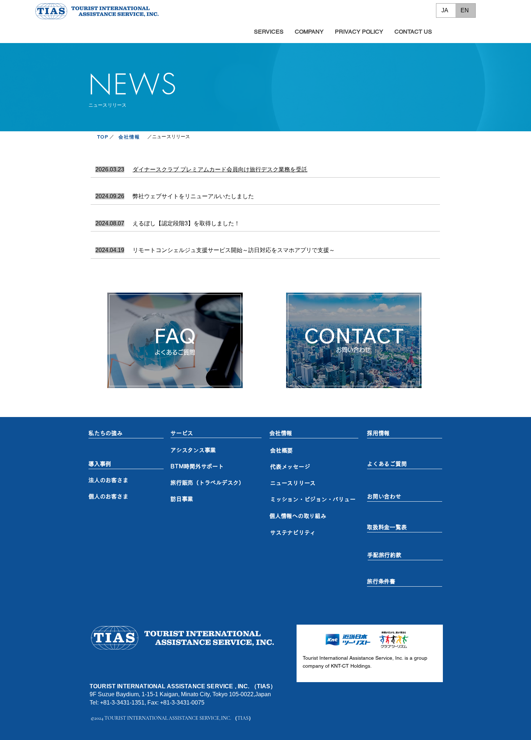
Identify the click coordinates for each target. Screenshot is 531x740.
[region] (175, 340)
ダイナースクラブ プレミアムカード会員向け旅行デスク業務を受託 (220, 169)
